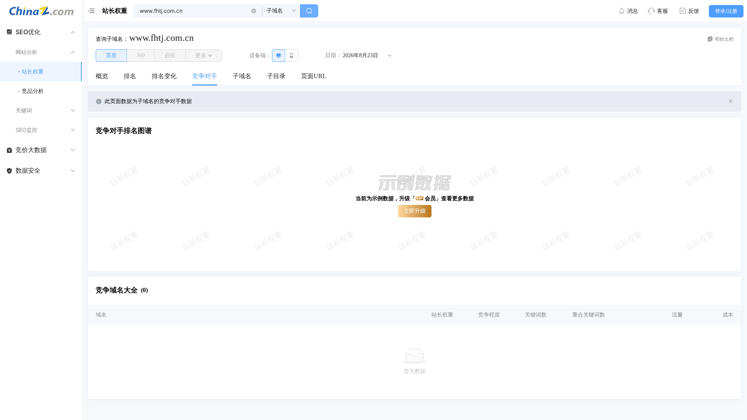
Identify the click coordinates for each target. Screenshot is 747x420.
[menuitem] (102, 77)
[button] (253, 11)
